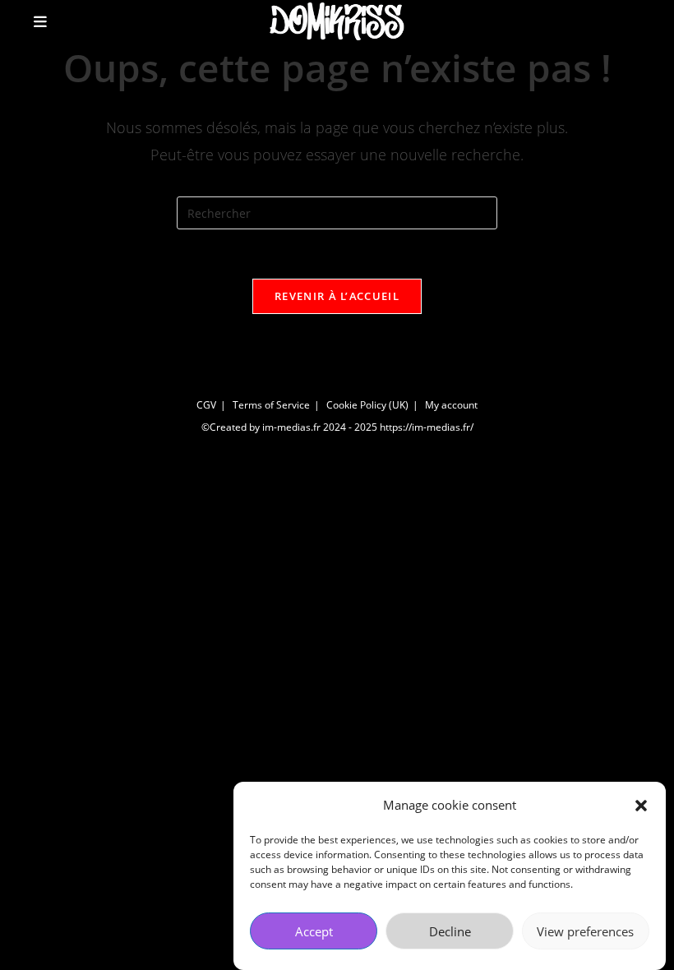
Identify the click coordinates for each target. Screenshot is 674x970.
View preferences (585, 931)
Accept (314, 931)
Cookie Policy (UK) (367, 405)
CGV (206, 405)
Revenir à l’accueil (337, 296)
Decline (450, 931)
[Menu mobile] (41, 21)
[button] (641, 805)
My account (451, 405)
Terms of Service (271, 405)
